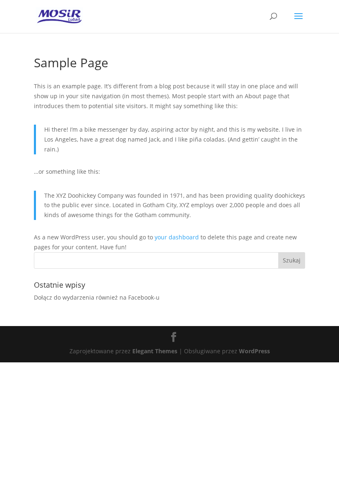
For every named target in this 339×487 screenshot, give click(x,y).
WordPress (254, 351)
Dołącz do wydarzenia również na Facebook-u (97, 297)
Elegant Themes (154, 351)
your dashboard (177, 237)
